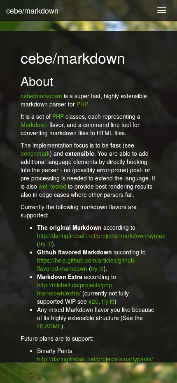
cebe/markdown (32, 10)
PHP (82, 104)
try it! (45, 244)
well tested (52, 186)
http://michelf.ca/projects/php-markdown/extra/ (75, 289)
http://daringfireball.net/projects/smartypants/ (95, 359)
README (49, 326)
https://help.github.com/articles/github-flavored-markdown (86, 264)
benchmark (35, 153)
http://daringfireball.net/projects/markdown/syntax (101, 235)
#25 (93, 301)
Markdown (34, 124)
